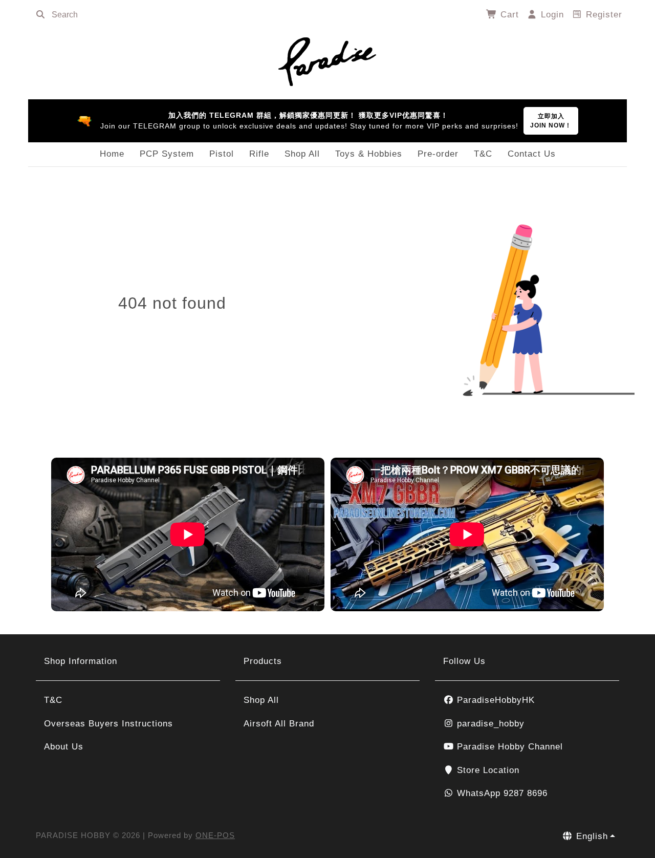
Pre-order (438, 154)
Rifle (259, 154)
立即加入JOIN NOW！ (551, 121)
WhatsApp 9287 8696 (501, 793)
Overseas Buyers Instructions (108, 723)
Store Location (486, 770)
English (590, 836)
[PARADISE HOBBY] (327, 60)
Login (551, 14)
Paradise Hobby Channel (508, 747)
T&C (483, 154)
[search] (40, 15)
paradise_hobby (489, 723)
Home (112, 154)
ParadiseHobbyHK (494, 700)
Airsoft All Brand (279, 723)
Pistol (221, 154)
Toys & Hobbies (368, 154)
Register (602, 14)
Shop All (302, 154)
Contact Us (532, 154)
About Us (63, 747)
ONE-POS (215, 835)
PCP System (167, 154)
